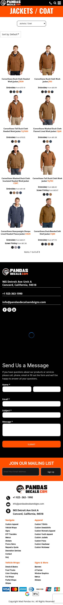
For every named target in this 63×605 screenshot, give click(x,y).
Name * (6, 384)
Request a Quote (11, 547)
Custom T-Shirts (41, 524)
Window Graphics (42, 573)
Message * (7, 421)
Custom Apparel (11, 524)
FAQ (7, 557)
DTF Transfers (11, 534)
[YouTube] (14, 310)
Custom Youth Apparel (44, 534)
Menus (8, 537)
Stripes (8, 583)
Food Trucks (10, 570)
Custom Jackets (41, 537)
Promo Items (10, 544)
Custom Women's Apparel (45, 531)
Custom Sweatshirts (43, 528)
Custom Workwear (42, 547)
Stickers (8, 541)
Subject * (7, 410)
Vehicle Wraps (11, 528)
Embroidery (11, 88)
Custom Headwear (42, 544)
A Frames (38, 570)
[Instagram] (9, 310)
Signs (7, 531)
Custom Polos (40, 541)
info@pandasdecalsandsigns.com (28, 504)
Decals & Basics (11, 567)
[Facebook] (5, 310)
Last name (37, 393)
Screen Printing (43, 190)
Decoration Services (13, 551)
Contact (8, 554)
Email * (6, 399)
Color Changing (11, 573)
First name (6, 393)
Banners (38, 567)
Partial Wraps (10, 580)
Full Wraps (9, 577)
